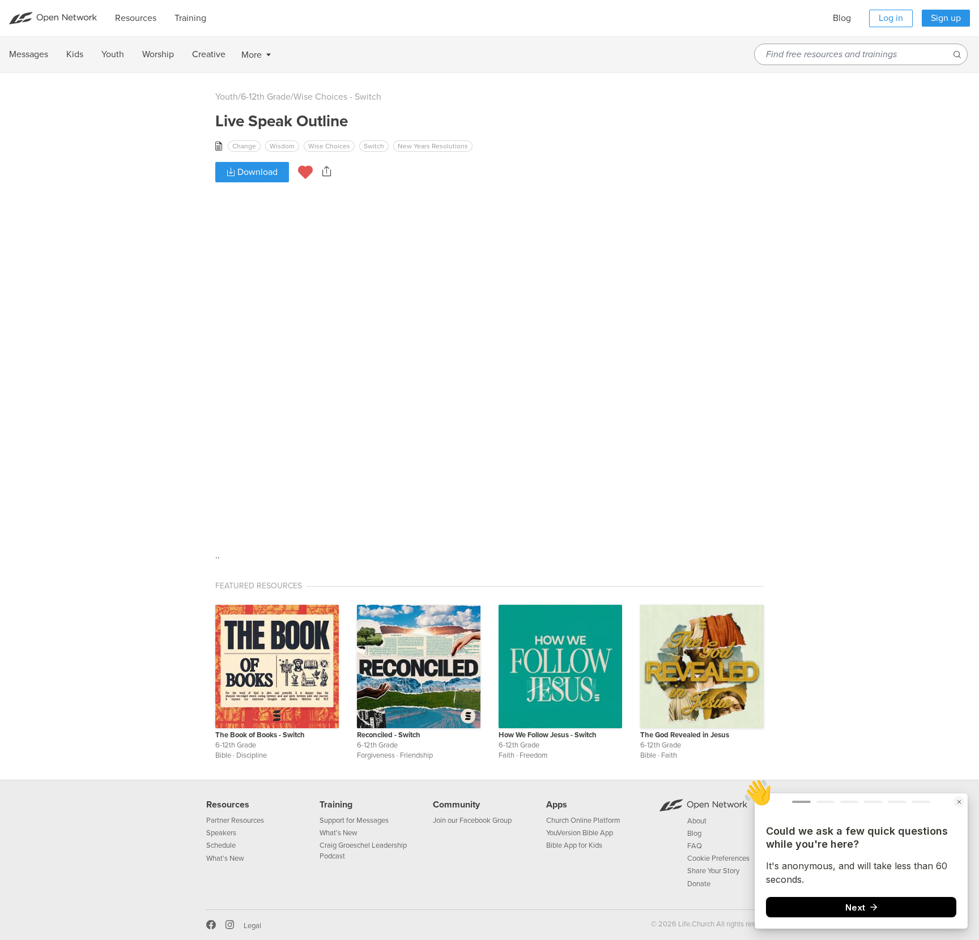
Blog (842, 18)
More (251, 55)
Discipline (251, 755)
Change (244, 146)
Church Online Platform (583, 820)
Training (336, 804)
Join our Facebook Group (472, 820)
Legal (252, 925)
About (696, 821)
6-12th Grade (266, 96)
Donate (698, 883)
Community (456, 804)
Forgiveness (376, 755)
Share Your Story (713, 870)
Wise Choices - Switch (337, 96)
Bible (223, 755)
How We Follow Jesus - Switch (548, 735)
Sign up (946, 18)
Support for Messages (354, 820)
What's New (225, 858)
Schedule (221, 845)
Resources (227, 804)
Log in (891, 18)
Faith (506, 755)
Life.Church (695, 924)
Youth (226, 96)
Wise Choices (329, 146)
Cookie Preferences (718, 858)
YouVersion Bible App (579, 833)
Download (256, 172)
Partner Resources (235, 820)
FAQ (694, 846)
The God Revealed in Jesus (684, 735)
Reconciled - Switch (388, 735)
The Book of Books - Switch (260, 735)
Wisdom (282, 146)
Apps (556, 804)
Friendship (416, 755)
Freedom (534, 755)
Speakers (221, 833)
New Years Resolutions (433, 146)
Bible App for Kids (574, 845)
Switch (374, 146)
